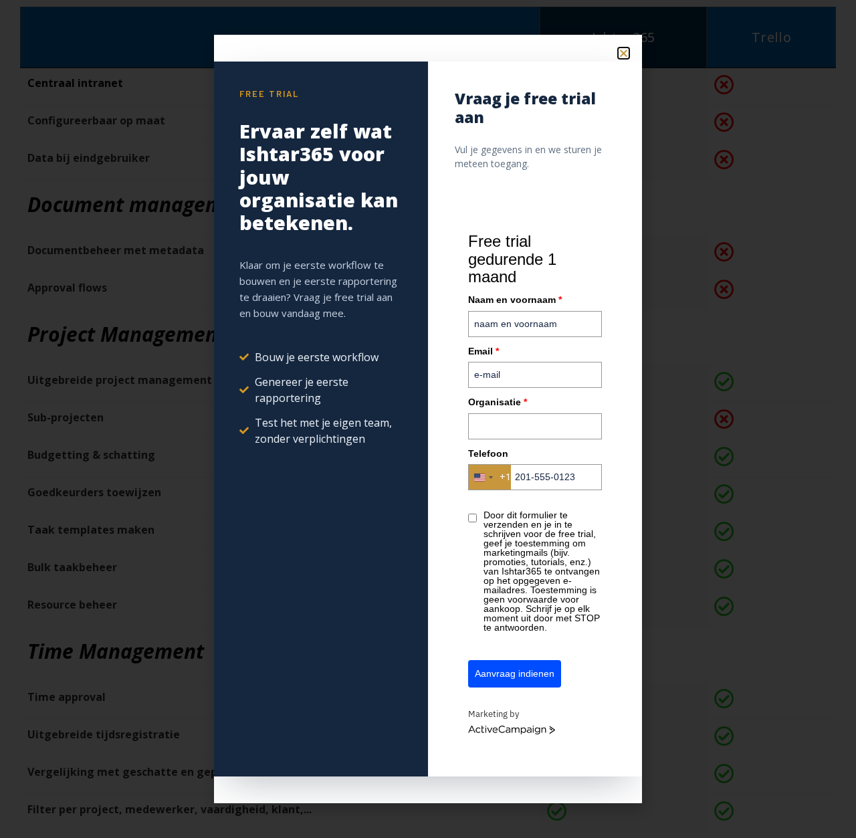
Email (483, 351)
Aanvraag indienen (514, 673)
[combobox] (490, 477)
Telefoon (488, 453)
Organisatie (497, 402)
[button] (624, 53)
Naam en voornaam (515, 299)
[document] (428, 419)
